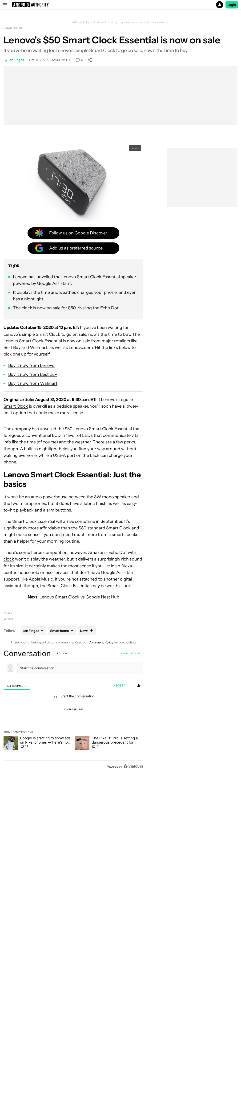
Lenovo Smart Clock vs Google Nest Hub (79, 597)
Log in (124, 653)
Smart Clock (16, 406)
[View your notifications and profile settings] (138, 685)
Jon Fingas (16, 60)
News (8, 612)
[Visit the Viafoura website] (133, 766)
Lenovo (8, 618)
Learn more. (161, 22)
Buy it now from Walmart (32, 383)
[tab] (17, 686)
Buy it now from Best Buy (32, 374)
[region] (73, 710)
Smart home (13, 28)
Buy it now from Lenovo (31, 365)
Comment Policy (100, 642)
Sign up (135, 653)
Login (232, 5)
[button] (120, 4)
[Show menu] (4, 4)
